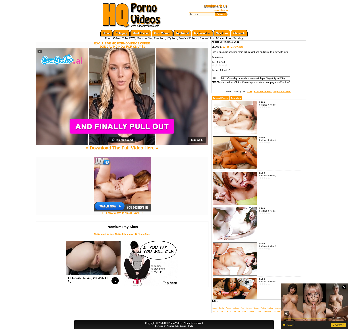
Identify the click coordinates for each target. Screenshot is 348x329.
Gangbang (277, 311)
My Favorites (202, 33)
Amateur (278, 308)
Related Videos (220, 98)
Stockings (224, 311)
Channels (239, 33)
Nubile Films (121, 234)
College (251, 311)
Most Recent (141, 33)
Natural (215, 311)
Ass (242, 308)
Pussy (228, 308)
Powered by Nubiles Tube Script (170, 326)
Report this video (282, 91)
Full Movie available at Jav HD (122, 213)
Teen (244, 311)
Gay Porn (222, 33)
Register (224, 10)
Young (215, 308)
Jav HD (133, 234)
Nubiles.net (100, 234)
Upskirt (256, 308)
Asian (263, 308)
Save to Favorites (263, 91)
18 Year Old (235, 311)
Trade (190, 326)
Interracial (267, 311)
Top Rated (182, 33)
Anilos (110, 234)
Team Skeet (144, 234)
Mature (249, 308)
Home (106, 33)
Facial (221, 308)
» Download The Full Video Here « (122, 147)
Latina (270, 308)
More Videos (237, 47)
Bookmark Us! (216, 6)
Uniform (236, 308)
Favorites (236, 98)
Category (121, 33)
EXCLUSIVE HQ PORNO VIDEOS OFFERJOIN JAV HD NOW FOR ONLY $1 (122, 45)
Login (216, 10)
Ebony (258, 311)
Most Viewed (162, 33)
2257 (249, 91)
